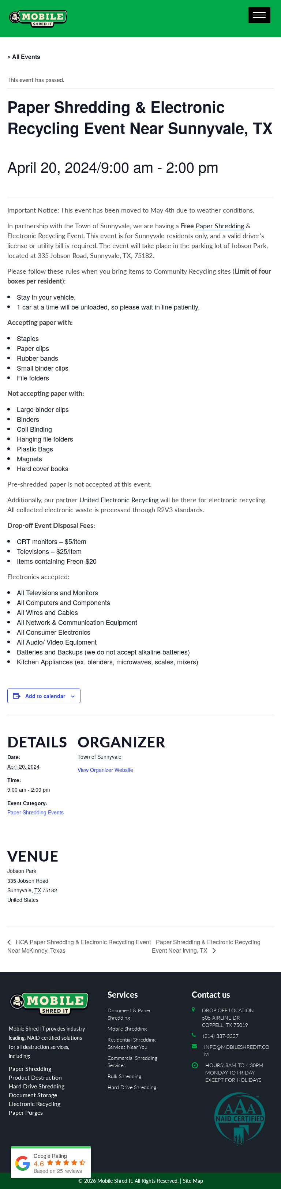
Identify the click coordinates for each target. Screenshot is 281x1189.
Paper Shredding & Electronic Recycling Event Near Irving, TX (206, 946)
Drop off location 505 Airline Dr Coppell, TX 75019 (228, 1017)
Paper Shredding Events (35, 812)
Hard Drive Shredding (132, 1087)
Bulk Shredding (124, 1076)
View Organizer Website (105, 769)
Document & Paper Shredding (129, 1014)
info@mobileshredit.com (236, 1050)
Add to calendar (45, 695)
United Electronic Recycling (118, 500)
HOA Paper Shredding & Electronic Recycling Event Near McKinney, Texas (79, 946)
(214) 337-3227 (221, 1036)
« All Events (23, 56)
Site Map (193, 1181)
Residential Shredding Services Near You (132, 1043)
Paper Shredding (220, 226)
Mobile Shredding (127, 1028)
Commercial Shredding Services (132, 1061)
